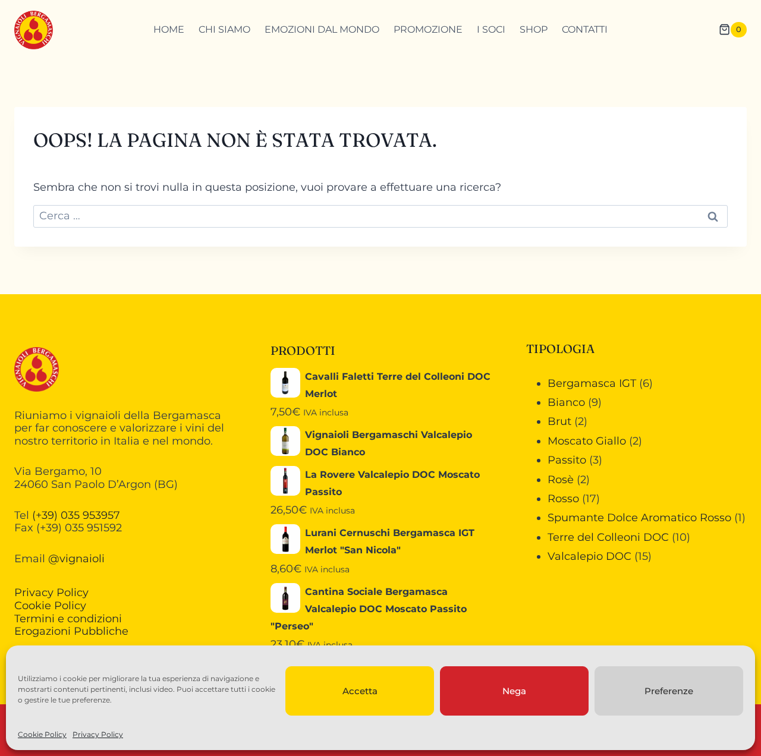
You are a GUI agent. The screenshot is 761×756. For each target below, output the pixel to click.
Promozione (428, 29)
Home (168, 29)
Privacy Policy (98, 734)
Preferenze (668, 691)
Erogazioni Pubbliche (71, 631)
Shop (534, 29)
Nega (514, 691)
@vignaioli (76, 558)
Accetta (360, 691)
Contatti (585, 29)
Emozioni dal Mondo (322, 29)
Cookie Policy (42, 734)
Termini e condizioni (68, 618)
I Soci (491, 29)
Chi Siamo (224, 29)
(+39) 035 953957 (76, 515)
